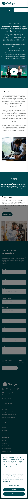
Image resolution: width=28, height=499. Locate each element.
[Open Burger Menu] (26, 3)
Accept (14, 489)
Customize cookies (14, 485)
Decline (14, 494)
